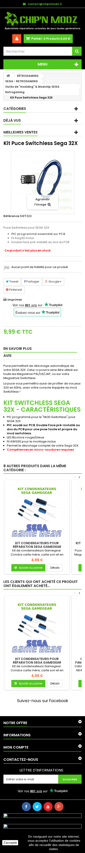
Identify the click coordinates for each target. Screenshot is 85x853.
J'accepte (10, 842)
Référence (11, 216)
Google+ (55, 281)
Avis (7, 355)
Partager (32, 281)
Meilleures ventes (20, 132)
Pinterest (15, 290)
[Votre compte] (16, 38)
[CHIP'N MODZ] (42, 21)
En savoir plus (17, 348)
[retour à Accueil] (8, 76)
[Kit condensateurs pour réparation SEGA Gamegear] (37, 510)
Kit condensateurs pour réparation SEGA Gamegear (37, 545)
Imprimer (14, 299)
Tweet (13, 281)
